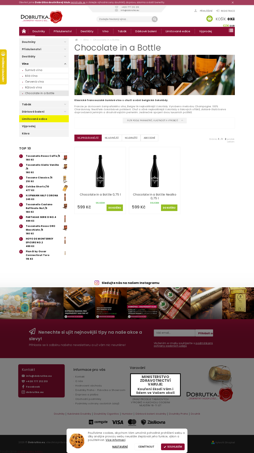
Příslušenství (63, 31)
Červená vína (34, 82)
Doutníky (39, 31)
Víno (105, 31)
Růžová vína (33, 87)
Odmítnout (146, 447)
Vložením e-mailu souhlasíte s (183, 344)
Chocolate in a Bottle (39, 93)
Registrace (228, 10)
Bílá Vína (31, 76)
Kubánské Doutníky (79, 414)
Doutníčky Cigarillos (106, 414)
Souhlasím (174, 447)
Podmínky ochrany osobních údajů (97, 403)
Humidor (127, 414)
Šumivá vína (33, 70)
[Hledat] (155, 19)
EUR (232, 26)
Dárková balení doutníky (151, 414)
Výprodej (205, 31)
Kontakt (79, 376)
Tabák (122, 31)
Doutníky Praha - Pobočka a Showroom (100, 390)
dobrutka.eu (35, 392)
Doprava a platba (86, 394)
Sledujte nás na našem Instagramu (131, 283)
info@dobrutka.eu (39, 376)
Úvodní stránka (23, 31)
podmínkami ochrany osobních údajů (183, 344)
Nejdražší (131, 137)
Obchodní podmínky (88, 399)
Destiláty (87, 31)
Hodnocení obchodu (88, 385)
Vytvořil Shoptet (225, 442)
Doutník (195, 414)
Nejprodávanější (88, 137)
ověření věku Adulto (30, 451)
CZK (226, 26)
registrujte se (77, 2)
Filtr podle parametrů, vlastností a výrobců (153, 120)
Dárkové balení (146, 31)
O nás (79, 381)
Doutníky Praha (178, 414)
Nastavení (120, 447)
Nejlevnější (112, 137)
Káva (25, 133)
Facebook (33, 386)
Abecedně (149, 137)
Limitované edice (178, 31)
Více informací (115, 440)
